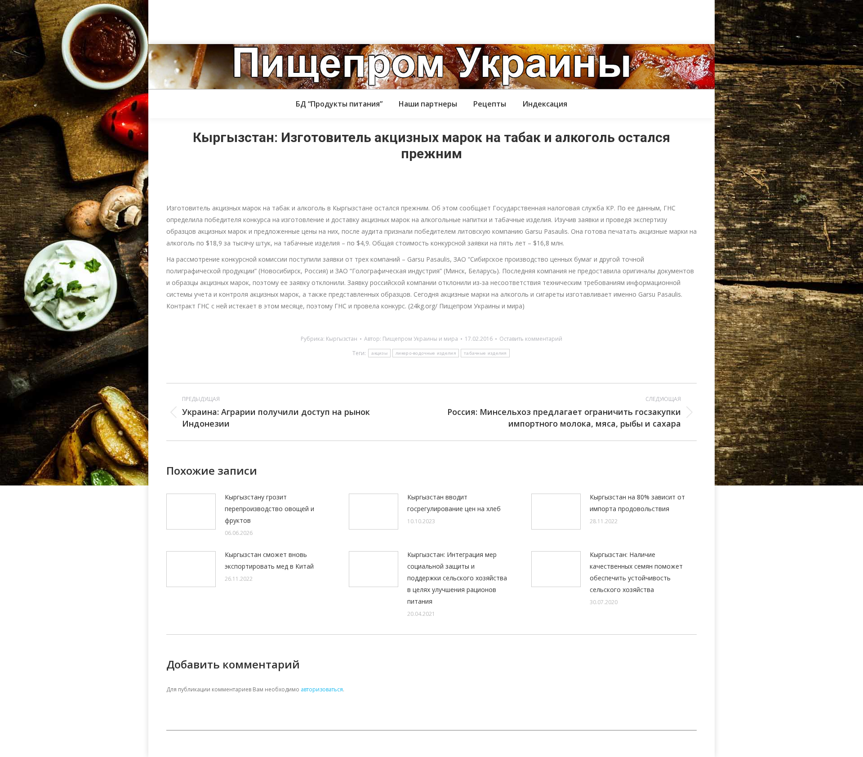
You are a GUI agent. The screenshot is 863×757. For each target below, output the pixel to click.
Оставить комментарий (530, 339)
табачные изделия (485, 353)
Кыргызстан (341, 339)
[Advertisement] (163, 20)
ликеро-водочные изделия (426, 353)
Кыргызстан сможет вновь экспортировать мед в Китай (269, 560)
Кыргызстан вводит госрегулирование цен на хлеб (454, 503)
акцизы (379, 353)
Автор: (411, 339)
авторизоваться (322, 689)
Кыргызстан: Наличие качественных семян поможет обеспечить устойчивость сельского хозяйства (636, 572)
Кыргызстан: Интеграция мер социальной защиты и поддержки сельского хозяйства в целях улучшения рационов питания (457, 578)
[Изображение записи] (191, 512)
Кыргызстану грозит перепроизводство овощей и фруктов (269, 509)
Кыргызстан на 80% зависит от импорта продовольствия (637, 503)
